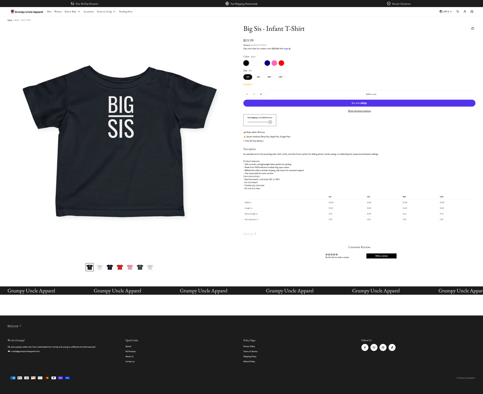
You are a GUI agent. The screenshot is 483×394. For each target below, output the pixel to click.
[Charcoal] (253, 63)
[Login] (464, 11)
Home (10, 20)
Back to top (13, 325)
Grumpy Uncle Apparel (466, 378)
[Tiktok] (392, 347)
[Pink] (274, 63)
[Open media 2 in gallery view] (100, 267)
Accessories (89, 11)
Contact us (130, 361)
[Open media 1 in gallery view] (90, 267)
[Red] (281, 63)
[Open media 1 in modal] (120, 141)
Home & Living (104, 11)
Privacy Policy (249, 346)
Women (58, 11)
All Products (131, 351)
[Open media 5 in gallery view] (120, 267)
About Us (130, 356)
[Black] (246, 63)
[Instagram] (383, 347)
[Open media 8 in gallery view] (150, 267)
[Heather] (260, 63)
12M (258, 77)
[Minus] (246, 94)
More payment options (359, 110)
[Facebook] (364, 347)
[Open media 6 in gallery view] (130, 267)
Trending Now (125, 11)
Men (49, 11)
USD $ (446, 11)
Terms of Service (250, 351)
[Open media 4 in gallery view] (110, 267)
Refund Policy (249, 361)
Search (128, 346)
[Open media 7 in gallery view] (140, 267)
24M (280, 77)
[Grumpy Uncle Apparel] (27, 11)
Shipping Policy (249, 356)
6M (247, 77)
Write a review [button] (381, 256)
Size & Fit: (248, 233)
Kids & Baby (70, 11)
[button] (457, 11)
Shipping (246, 45)
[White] (288, 63)
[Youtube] (373, 347)
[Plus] (261, 94)
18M (269, 77)
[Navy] (267, 63)
